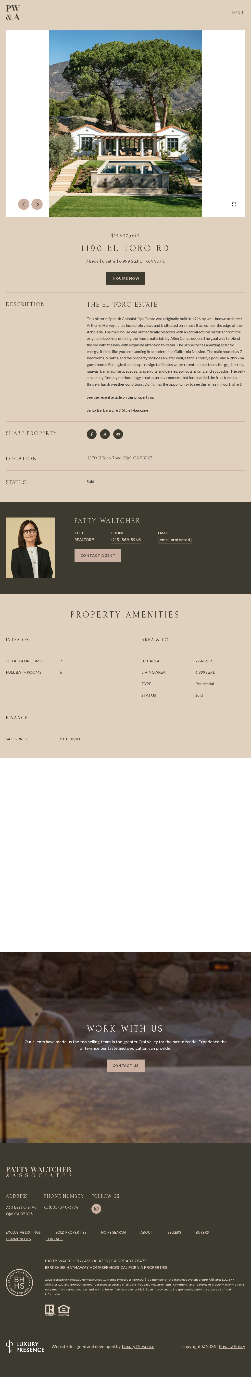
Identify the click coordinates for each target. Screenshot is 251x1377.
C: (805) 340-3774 (61, 1207)
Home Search (113, 1232)
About (146, 1232)
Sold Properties (71, 1232)
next (37, 204)
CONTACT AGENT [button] (97, 555)
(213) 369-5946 (126, 539)
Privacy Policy (232, 1346)
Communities (18, 1239)
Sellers (174, 1232)
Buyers (202, 1232)
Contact (54, 1239)
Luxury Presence (138, 1346)
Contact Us (126, 1065)
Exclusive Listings (23, 1232)
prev (23, 204)
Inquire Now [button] (125, 278)
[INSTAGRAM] (96, 1209)
